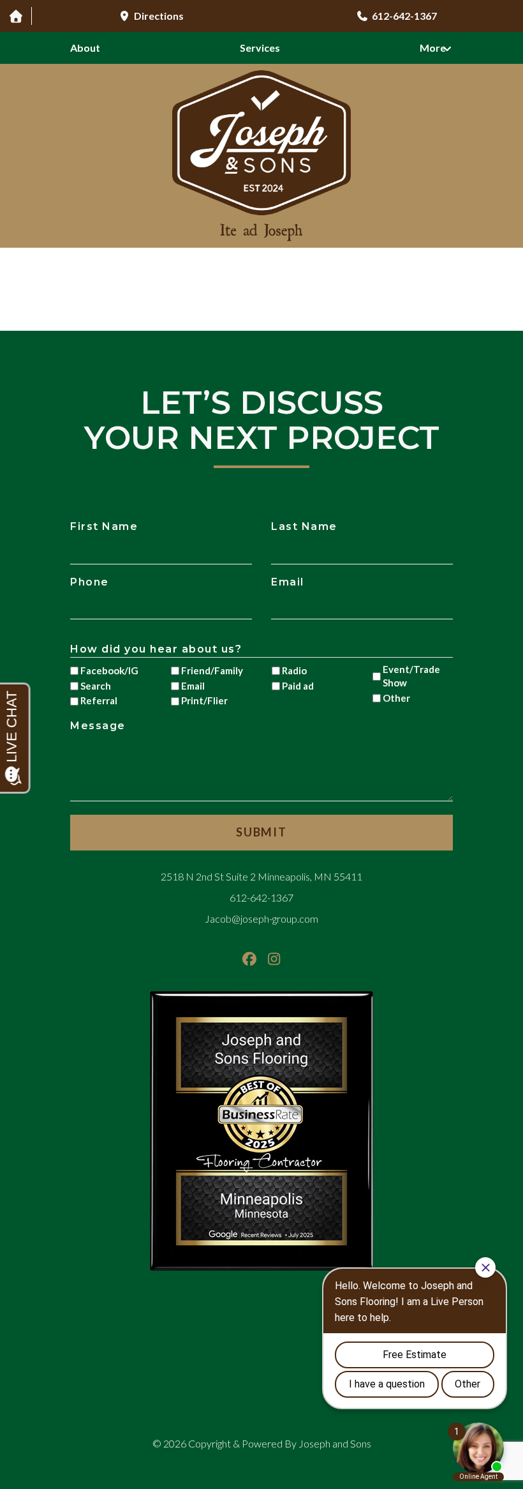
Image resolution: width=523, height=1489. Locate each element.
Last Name (304, 526)
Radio (294, 670)
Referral (98, 700)
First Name (104, 526)
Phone (89, 582)
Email (287, 582)
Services (260, 48)
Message (98, 726)
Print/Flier (204, 700)
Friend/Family (211, 670)
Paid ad (298, 686)
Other (396, 698)
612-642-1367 (261, 897)
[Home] (16, 16)
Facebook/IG (109, 670)
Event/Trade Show (411, 675)
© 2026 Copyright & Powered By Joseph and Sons (261, 1443)
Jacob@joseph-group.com (261, 918)
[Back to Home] (261, 1131)
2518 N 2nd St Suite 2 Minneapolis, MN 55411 (261, 876)
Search (95, 686)
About (85, 48)
